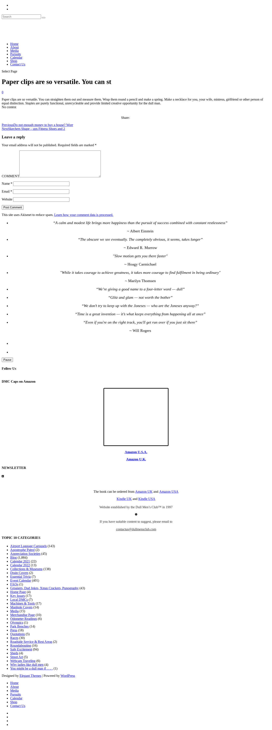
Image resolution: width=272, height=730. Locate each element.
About (14, 47)
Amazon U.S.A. (136, 452)
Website (7, 199)
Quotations (17, 634)
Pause (7, 359)
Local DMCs (19, 599)
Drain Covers (19, 573)
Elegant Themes (30, 675)
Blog (13, 557)
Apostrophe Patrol (22, 550)
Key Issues (17, 596)
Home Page (18, 592)
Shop (13, 61)
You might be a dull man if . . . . (31, 668)
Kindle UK (124, 499)
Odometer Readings (23, 619)
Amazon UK (144, 491)
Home (14, 44)
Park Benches (19, 626)
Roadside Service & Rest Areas (31, 641)
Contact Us (17, 64)
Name (7, 183)
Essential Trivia (20, 576)
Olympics (16, 622)
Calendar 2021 (20, 561)
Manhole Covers (21, 607)
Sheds (14, 653)
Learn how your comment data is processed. (83, 215)
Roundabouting (20, 645)
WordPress (68, 675)
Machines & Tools (22, 603)
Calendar (16, 57)
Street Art (16, 657)
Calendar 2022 (20, 565)
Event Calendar (20, 580)
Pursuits (15, 54)
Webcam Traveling (22, 661)
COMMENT (10, 176)
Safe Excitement (21, 649)
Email (7, 191)
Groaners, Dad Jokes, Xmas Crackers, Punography (44, 588)
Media (14, 51)
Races (14, 638)
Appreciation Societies (25, 553)
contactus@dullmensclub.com (136, 529)
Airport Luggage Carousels (28, 546)
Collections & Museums (26, 569)
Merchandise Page (22, 615)
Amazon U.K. (136, 459)
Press (13, 630)
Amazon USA (168, 491)
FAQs (14, 584)
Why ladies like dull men (27, 664)
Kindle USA (146, 499)
